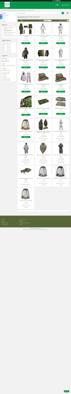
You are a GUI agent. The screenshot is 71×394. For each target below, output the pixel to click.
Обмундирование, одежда (14, 10)
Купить (26, 43)
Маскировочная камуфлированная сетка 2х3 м (26, 109)
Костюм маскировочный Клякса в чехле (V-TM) (60, 132)
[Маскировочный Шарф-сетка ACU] (60, 101)
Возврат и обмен (5, 222)
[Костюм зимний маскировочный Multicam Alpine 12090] (26, 77)
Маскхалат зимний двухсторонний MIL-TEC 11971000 (60, 36)
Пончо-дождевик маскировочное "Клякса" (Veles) (25, 155)
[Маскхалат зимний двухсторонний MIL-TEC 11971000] (60, 29)
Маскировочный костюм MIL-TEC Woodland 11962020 (26, 36)
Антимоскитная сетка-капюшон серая (43, 178)
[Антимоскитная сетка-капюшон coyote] (26, 124)
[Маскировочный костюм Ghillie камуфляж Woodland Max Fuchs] (26, 53)
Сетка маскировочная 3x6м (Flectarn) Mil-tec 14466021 (43, 84)
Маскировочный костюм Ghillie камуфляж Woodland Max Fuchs (26, 60)
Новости (4, 17)
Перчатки (21, 221)
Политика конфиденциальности (43, 229)
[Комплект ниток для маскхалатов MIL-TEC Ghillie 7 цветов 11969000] (43, 53)
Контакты (37, 5)
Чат (67, 391)
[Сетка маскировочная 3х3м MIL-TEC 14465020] (60, 77)
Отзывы (3, 21)
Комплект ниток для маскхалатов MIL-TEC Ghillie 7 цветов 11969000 (43, 60)
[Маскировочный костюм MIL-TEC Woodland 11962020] (26, 29)
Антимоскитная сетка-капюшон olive (25, 200)
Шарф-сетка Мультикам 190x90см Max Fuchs (43, 155)
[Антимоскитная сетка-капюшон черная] (60, 171)
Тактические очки (22, 219)
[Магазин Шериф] (7, 4)
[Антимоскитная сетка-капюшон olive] (26, 194)
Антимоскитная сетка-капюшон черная (61, 178)
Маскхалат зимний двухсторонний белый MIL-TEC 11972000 (43, 36)
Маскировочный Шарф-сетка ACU (61, 108)
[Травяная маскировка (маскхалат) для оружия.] (26, 171)
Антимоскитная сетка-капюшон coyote (26, 131)
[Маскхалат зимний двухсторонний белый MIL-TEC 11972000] (43, 29)
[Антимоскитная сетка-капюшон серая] (43, 171)
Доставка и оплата (5, 224)
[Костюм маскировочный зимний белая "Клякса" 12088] (60, 53)
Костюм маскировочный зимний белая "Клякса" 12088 (61, 60)
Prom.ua (40, 228)
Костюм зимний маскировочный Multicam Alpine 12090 (26, 84)
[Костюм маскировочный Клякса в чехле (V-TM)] (60, 124)
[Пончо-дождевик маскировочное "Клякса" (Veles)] (26, 148)
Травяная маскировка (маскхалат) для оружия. (26, 179)
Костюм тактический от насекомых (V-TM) (60, 154)
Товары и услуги (24, 5)
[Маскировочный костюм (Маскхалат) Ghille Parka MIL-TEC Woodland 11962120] (43, 124)
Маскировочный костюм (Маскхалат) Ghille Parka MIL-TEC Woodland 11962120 (43, 132)
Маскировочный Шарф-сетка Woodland (43, 108)
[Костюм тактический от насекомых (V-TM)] (60, 148)
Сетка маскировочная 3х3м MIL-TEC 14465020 (60, 84)
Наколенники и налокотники (24, 222)
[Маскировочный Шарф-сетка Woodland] (43, 101)
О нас (32, 5)
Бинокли (20, 224)
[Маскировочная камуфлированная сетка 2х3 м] (26, 101)
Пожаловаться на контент (33, 229)
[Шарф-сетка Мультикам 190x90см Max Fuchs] (43, 148)
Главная (17, 5)
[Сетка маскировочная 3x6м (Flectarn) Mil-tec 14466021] (43, 77)
